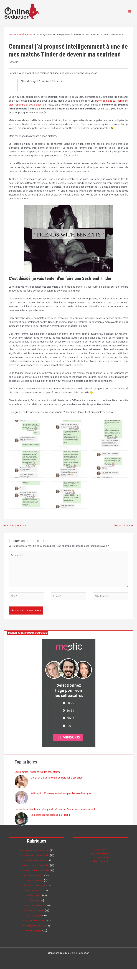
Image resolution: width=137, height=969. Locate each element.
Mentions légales (100, 853)
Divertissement (34, 880)
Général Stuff (33, 895)
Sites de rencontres (33, 920)
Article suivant (123, 525)
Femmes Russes (34, 890)
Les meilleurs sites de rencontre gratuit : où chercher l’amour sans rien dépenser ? (55, 809)
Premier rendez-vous (34, 905)
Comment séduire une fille (34, 870)
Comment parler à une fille (34, 865)
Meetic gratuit (101, 861)
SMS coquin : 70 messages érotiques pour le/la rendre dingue (61, 793)
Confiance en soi (34, 875)
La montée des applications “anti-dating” (51, 814)
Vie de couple (34, 930)
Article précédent (15, 525)
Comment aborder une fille (34, 855)
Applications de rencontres (33, 850)
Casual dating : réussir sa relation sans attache (37, 771)
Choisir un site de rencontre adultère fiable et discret (56, 777)
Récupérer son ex (34, 910)
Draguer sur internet (34, 885)
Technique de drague (34, 925)
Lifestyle (34, 900)
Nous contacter (101, 857)
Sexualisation (34, 915)
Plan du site (100, 849)
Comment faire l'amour (34, 860)
